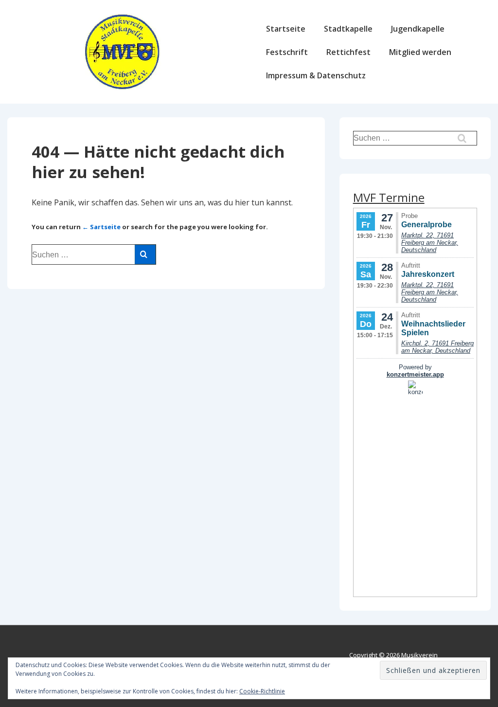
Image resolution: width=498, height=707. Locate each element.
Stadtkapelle (348, 28)
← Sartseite (101, 226)
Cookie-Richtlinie (262, 691)
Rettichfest (348, 52)
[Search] (145, 254)
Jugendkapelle (418, 28)
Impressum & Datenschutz (316, 75)
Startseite (285, 28)
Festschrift (287, 52)
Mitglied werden (420, 52)
